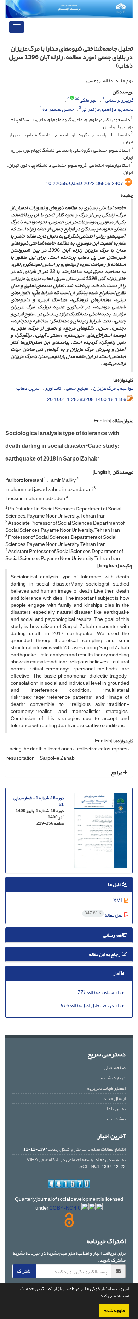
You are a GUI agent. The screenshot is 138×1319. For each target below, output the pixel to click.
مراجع (117, 772)
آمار (117, 973)
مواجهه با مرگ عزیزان (113, 388)
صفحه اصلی (115, 1067)
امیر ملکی (88, 100)
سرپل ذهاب (28, 388)
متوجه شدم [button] (114, 1310)
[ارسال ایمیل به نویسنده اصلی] (77, 98)
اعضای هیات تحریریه (106, 1088)
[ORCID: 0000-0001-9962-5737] (72, 98)
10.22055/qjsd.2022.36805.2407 (84, 183)
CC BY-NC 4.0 (65, 1208)
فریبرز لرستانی (119, 100)
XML (118, 900)
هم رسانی (112, 935)
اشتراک (24, 1271)
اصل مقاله (104, 915)
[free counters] (69, 1183)
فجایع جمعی (77, 388)
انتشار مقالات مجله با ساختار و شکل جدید (87, 1149)
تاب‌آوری (53, 388)
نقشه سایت (115, 1119)
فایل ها (115, 884)
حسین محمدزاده (58, 109)
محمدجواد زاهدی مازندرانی (107, 109)
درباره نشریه (113, 1078)
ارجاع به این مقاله (105, 954)
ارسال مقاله (114, 1098)
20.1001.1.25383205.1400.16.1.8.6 (86, 399)
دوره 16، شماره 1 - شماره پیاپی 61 (38, 801)
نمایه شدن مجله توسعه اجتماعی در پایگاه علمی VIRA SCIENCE (76, 1163)
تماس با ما (116, 1108)
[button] (97, 1297)
